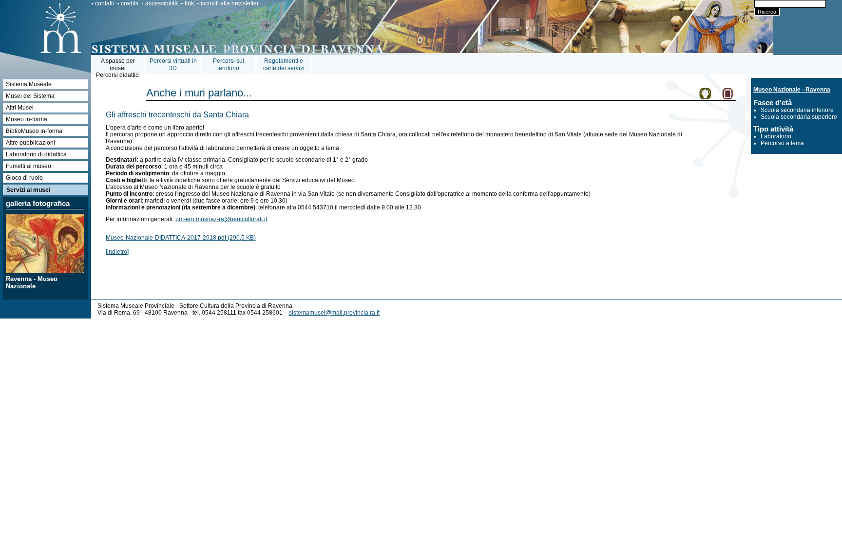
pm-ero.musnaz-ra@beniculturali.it (221, 219)
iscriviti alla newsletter (230, 3)
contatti (104, 3)
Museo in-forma (26, 119)
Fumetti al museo (28, 166)
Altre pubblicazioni (30, 142)
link (189, 3)
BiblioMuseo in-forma (34, 131)
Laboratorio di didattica (36, 154)
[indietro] (117, 251)
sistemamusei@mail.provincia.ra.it (334, 312)
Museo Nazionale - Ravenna (791, 89)
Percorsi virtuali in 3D (173, 64)
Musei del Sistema (30, 96)
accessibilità (161, 3)
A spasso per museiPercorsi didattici (118, 67)
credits (129, 3)
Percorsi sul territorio (228, 64)
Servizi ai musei (28, 190)
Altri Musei (20, 107)
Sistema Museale (29, 84)
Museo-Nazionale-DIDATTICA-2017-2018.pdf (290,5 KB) (181, 237)
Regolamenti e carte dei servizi (284, 64)
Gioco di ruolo (24, 177)
